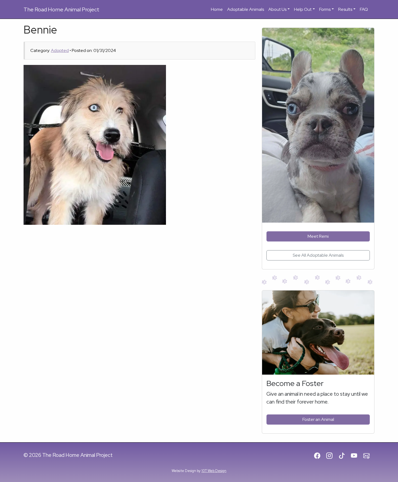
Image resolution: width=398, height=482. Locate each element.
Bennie (40, 29)
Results (345, 9)
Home (217, 9)
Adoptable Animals (245, 9)
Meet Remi (318, 236)
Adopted (60, 50)
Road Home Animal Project (61, 9)
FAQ (364, 9)
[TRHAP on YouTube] (356, 456)
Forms (325, 9)
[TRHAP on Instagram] (331, 456)
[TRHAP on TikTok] (344, 456)
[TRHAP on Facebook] (319, 456)
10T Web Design (213, 470)
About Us (277, 9)
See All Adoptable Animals (318, 255)
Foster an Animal (318, 419)
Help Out (303, 9)
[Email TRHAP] (368, 456)
